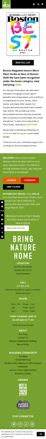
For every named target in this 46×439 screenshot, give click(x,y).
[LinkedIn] (32, 424)
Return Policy (23, 344)
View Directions (23, 273)
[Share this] (2, 206)
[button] (34, 4)
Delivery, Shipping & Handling (23, 341)
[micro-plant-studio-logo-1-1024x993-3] (6, 4)
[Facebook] (13, 424)
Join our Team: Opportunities (23, 370)
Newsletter (23, 366)
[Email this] (2, 202)
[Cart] (42, 4)
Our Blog (23, 356)
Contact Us (23, 337)
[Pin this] (2, 219)
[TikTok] (26, 424)
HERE (18, 84)
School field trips (23, 359)
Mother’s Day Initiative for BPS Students (23, 363)
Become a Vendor (23, 373)
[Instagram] (20, 424)
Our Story (23, 334)
